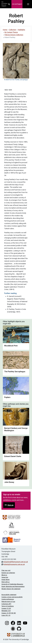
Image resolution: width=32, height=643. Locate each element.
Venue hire (5, 577)
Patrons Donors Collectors (14, 35)
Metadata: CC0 (6, 611)
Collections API (6, 604)
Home (5, 30)
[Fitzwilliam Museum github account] (19, 629)
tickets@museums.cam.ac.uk (14, 564)
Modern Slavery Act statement (11, 589)
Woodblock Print (11, 346)
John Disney (9, 482)
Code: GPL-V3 (6, 615)
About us (4, 575)
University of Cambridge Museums (12, 584)
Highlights (21, 30)
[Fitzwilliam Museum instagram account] (7, 623)
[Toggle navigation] (28, 4)
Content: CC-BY (6, 608)
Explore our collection (8, 573)
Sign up (10, 505)
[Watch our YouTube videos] (25, 623)
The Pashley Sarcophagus (14, 371)
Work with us (6, 582)
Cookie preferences (8, 599)
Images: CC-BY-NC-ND (9, 613)
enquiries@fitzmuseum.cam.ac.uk (16, 562)
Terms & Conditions (8, 606)
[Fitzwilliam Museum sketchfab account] (13, 629)
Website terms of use (8, 601)
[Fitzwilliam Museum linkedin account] (19, 623)
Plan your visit (6, 570)
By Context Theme (11, 32)
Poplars (7, 397)
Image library (6, 579)
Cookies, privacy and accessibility (12, 597)
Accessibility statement (9, 595)
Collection (12, 30)
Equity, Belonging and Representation (13, 586)
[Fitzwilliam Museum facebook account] (13, 623)
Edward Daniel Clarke (12, 456)
